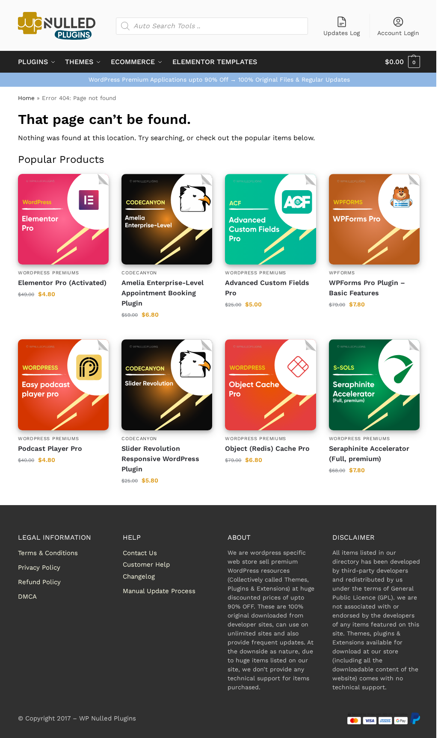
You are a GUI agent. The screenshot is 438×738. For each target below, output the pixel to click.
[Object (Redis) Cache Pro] (270, 384)
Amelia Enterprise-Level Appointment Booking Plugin (162, 293)
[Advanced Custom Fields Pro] (270, 219)
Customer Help (146, 564)
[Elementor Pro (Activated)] (63, 219)
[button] (402, 62)
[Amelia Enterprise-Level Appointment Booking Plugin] (166, 219)
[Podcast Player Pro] (63, 384)
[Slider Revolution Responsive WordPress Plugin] (166, 384)
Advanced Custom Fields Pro (267, 288)
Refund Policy (39, 582)
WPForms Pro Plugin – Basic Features (367, 288)
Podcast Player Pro (50, 448)
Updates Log (341, 32)
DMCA (27, 596)
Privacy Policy (39, 567)
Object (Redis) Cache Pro (267, 448)
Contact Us (140, 553)
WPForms (342, 273)
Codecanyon (139, 273)
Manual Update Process (159, 591)
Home (26, 97)
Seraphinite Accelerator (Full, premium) (369, 453)
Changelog (139, 576)
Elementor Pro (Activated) (62, 283)
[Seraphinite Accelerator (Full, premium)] (374, 384)
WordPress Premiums (48, 273)
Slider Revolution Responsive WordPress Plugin (160, 458)
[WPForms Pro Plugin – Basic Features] (374, 219)
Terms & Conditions (48, 553)
